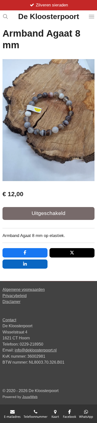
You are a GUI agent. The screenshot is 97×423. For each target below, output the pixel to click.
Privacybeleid (14, 295)
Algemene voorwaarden (23, 289)
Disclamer (11, 301)
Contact (9, 320)
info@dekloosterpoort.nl (36, 350)
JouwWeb (30, 397)
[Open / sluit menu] (91, 16)
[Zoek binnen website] (5, 16)
